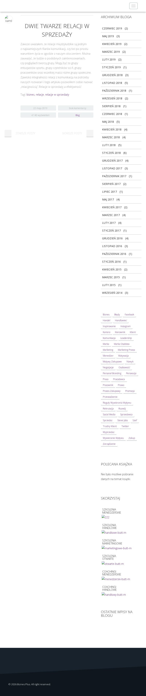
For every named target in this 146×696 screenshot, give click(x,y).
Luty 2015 (109, 285)
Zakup (132, 438)
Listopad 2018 (112, 83)
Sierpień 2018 (111, 106)
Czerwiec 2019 (112, 28)
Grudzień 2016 (112, 238)
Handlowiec (121, 320)
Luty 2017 (109, 223)
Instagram (126, 326)
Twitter (125, 426)
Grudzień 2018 (112, 75)
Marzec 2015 (111, 277)
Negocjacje (108, 367)
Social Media (109, 414)
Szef (135, 420)
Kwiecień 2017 (111, 207)
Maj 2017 (108, 199)
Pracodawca (119, 379)
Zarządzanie (109, 443)
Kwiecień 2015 (111, 269)
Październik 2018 (114, 90)
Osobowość (124, 367)
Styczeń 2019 (111, 67)
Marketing (108, 349)
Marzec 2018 (111, 137)
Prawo (121, 385)
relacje (40, 94)
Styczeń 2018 (111, 153)
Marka (106, 344)
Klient (133, 332)
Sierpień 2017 (111, 184)
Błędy (117, 314)
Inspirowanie (109, 326)
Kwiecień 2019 (111, 44)
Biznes (106, 314)
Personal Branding (112, 373)
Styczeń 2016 (111, 261)
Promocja (130, 391)
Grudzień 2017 (112, 160)
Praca (105, 379)
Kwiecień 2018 (111, 129)
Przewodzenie (110, 396)
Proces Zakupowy (112, 391)
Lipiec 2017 (109, 191)
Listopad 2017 (112, 168)
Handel (106, 320)
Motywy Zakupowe (112, 361)
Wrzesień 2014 (112, 293)
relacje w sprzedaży (57, 94)
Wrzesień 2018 (112, 98)
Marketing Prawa (126, 349)
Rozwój (122, 408)
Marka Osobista (121, 344)
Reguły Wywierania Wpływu (117, 402)
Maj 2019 (108, 36)
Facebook (129, 314)
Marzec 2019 (111, 51)
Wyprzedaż (108, 432)
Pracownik (108, 385)
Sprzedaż (108, 420)
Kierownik (120, 332)
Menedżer (108, 355)
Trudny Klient (110, 426)
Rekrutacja (108, 408)
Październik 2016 (114, 254)
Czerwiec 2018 (112, 114)
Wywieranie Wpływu (113, 438)
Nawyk (130, 361)
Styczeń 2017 (111, 230)
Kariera (106, 332)
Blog (77, 115)
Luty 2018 (109, 145)
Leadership (126, 338)
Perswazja (131, 373)
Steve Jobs (122, 420)
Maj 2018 (108, 121)
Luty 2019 (109, 59)
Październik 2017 (114, 176)
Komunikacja (109, 338)
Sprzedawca (126, 414)
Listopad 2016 (112, 246)
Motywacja (123, 355)
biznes (31, 94)
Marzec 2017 (111, 215)
